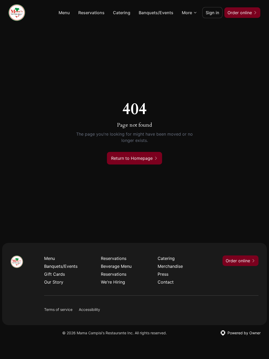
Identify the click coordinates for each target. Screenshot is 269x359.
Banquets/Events (156, 12)
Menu (64, 12)
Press (163, 274)
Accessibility (89, 309)
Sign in (212, 12)
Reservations (91, 12)
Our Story (53, 282)
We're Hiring (113, 282)
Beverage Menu (116, 266)
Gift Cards (54, 274)
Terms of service (58, 309)
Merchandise (170, 266)
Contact (166, 282)
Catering (121, 12)
